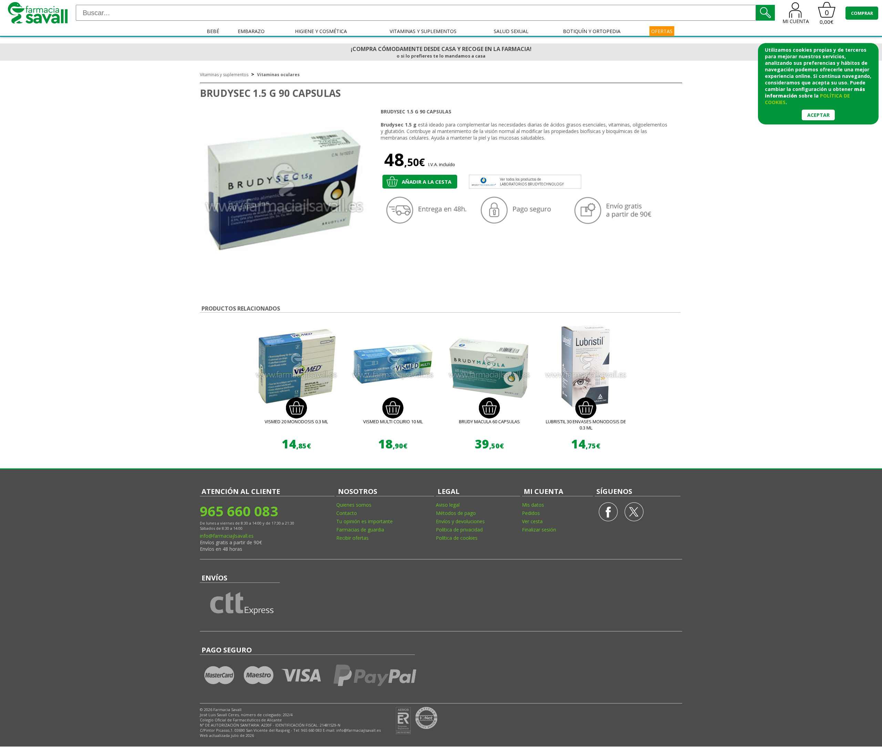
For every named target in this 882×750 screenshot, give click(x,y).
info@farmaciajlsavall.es (227, 536)
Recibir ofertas (352, 538)
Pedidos (531, 513)
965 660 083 (239, 510)
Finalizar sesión (539, 529)
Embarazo (251, 31)
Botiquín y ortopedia (592, 31)
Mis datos (533, 504)
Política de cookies (457, 538)
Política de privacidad (459, 529)
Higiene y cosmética (321, 31)
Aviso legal (448, 504)
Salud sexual (511, 31)
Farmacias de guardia (360, 529)
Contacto (346, 513)
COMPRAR (862, 13)
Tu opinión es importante (364, 521)
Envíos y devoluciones (460, 521)
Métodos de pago (456, 513)
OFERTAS (662, 31)
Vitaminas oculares (278, 75)
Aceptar (818, 115)
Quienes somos (353, 504)
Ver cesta (532, 521)
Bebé (213, 31)
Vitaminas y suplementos (423, 31)
